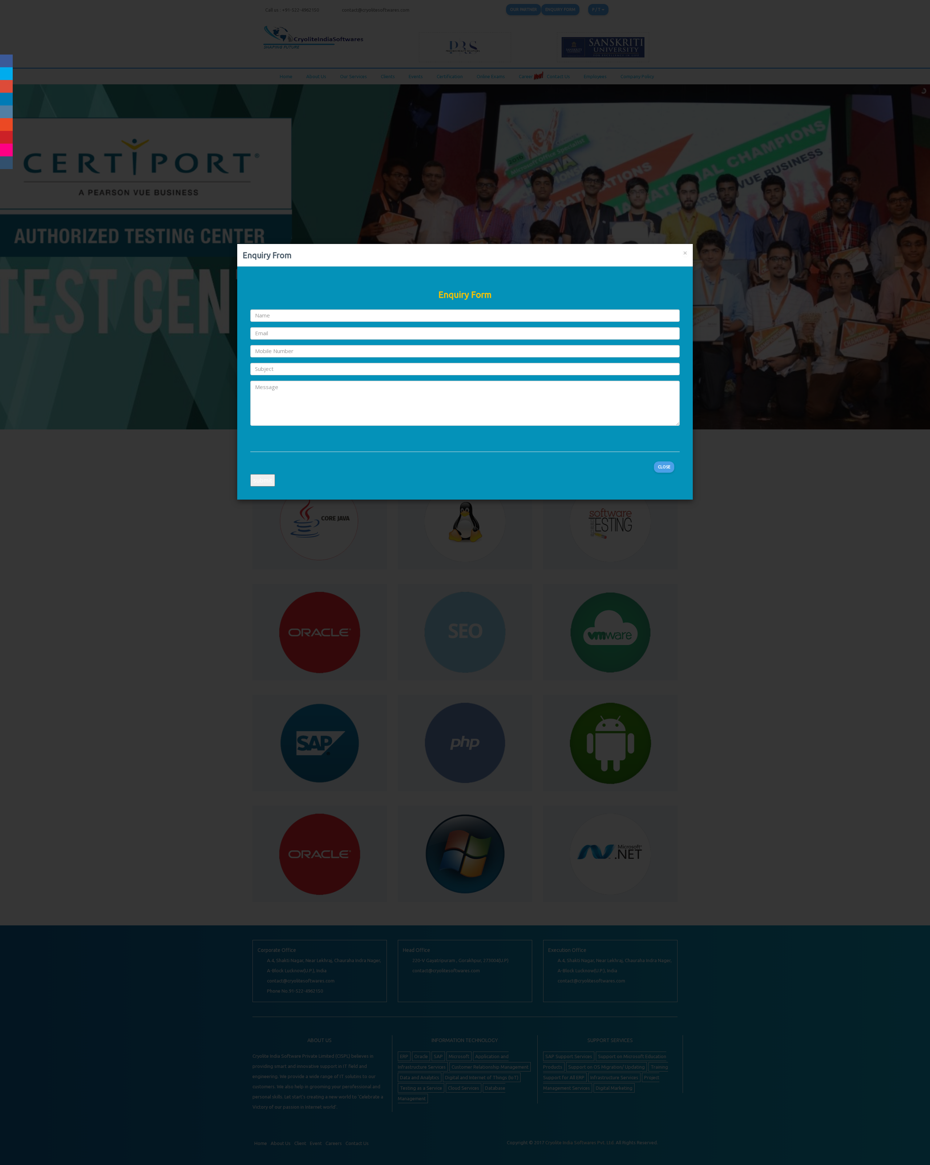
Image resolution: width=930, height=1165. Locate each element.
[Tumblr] (6, 162)
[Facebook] (6, 61)
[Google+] (6, 86)
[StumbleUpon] (6, 124)
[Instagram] (6, 111)
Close (664, 467)
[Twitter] (6, 73)
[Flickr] (6, 150)
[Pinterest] (6, 137)
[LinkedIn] (6, 99)
